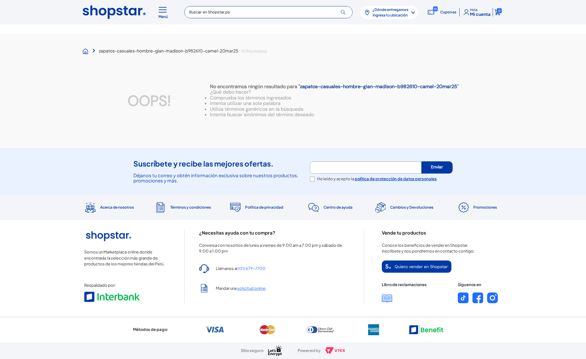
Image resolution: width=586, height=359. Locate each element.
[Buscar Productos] (345, 12)
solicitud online (251, 288)
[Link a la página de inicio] (87, 51)
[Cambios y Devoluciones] (403, 207)
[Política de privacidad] (256, 207)
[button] (164, 12)
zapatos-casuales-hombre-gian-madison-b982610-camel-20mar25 (168, 50)
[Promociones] (477, 207)
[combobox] (268, 12)
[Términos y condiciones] (182, 207)
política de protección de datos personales (396, 178)
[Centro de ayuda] (330, 207)
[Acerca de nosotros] (109, 207)
